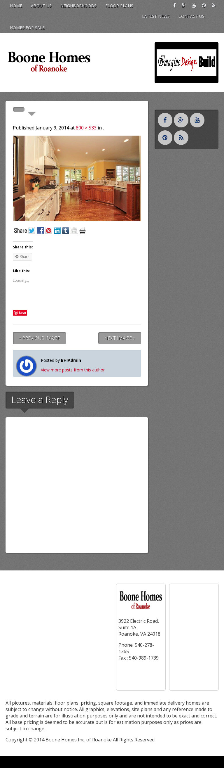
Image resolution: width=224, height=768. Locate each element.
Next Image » (119, 338)
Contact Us (191, 16)
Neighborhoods (78, 5)
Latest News (156, 16)
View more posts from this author (73, 370)
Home (16, 5)
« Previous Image (39, 338)
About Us (41, 5)
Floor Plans (119, 5)
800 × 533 (86, 127)
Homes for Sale (27, 27)
